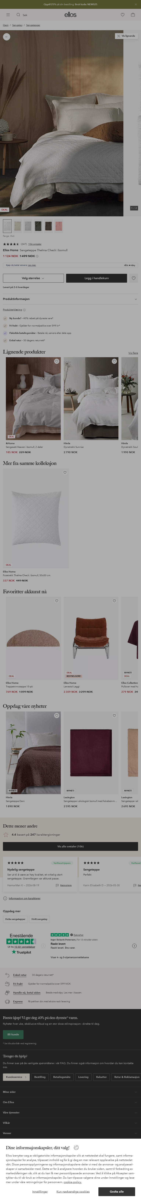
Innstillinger (40, 1191)
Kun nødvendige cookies (73, 1191)
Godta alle (117, 1191)
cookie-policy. (73, 1182)
